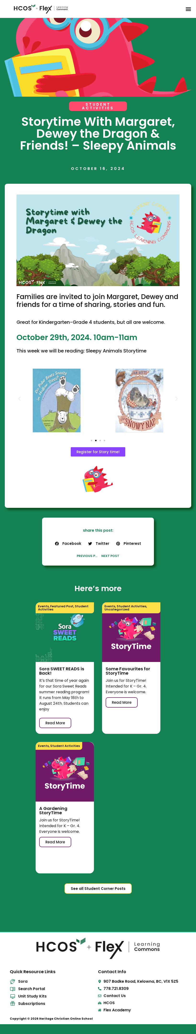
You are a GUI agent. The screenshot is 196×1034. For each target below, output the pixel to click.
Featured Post (61, 606)
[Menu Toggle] (188, 9)
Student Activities (131, 606)
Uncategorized (116, 609)
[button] (19, 399)
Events (43, 606)
